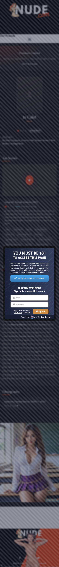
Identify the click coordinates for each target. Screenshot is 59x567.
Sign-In (41, 311)
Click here (18, 313)
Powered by (25, 317)
